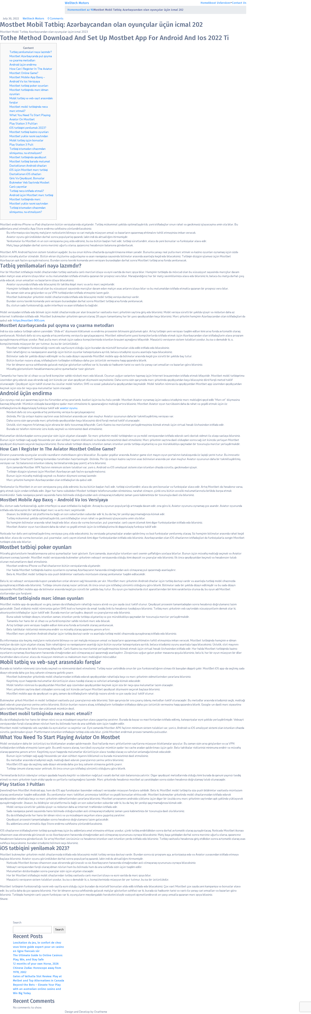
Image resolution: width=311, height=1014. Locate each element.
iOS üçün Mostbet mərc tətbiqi (28, 170)
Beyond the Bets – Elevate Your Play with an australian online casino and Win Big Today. (37, 989)
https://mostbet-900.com (29, 320)
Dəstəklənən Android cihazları (28, 166)
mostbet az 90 (84, 9)
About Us (214, 3)
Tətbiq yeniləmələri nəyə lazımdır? (30, 52)
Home (204, 3)
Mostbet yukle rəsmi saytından (28, 136)
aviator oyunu (68, 408)
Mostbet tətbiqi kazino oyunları (29, 132)
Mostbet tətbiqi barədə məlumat (29, 161)
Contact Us (239, 3)
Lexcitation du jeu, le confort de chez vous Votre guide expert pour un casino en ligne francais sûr (38, 947)
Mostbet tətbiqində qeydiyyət (27, 157)
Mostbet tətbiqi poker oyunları (28, 86)
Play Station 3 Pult (21, 145)
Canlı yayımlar (18, 187)
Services (225, 3)
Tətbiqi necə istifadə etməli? (26, 191)
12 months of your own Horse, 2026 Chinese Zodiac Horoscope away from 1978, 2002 (37, 968)
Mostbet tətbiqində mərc (24, 199)
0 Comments (55, 18)
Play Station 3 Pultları (23, 123)
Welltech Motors (34, 18)
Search (17, 922)
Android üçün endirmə (22, 65)
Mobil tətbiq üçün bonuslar (26, 140)
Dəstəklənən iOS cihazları (25, 174)
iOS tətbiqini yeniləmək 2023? (27, 128)
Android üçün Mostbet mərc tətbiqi (31, 195)
